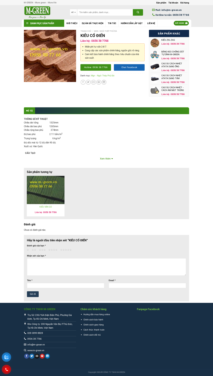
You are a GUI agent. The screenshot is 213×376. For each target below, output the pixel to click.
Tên (29, 280)
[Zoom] (28, 78)
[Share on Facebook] (83, 82)
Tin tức (112, 23)
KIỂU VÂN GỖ (46, 207)
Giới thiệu (71, 23)
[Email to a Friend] (93, 82)
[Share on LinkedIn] (104, 82)
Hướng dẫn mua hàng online (96, 314)
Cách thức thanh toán (93, 330)
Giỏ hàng (184, 2)
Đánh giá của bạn (36, 245)
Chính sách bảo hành (93, 319)
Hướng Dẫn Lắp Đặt (132, 23)
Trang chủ (85, 31)
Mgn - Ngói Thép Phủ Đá (105, 31)
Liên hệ (151, 23)
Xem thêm (105, 158)
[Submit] (138, 12)
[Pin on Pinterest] (98, 82)
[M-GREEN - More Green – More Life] (44, 12)
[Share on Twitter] (88, 82)
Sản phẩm (161, 2)
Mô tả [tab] (29, 110)
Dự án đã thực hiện (92, 23)
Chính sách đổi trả (92, 335)
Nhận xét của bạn (36, 256)
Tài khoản (173, 2)
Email (112, 280)
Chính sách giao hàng (93, 325)
